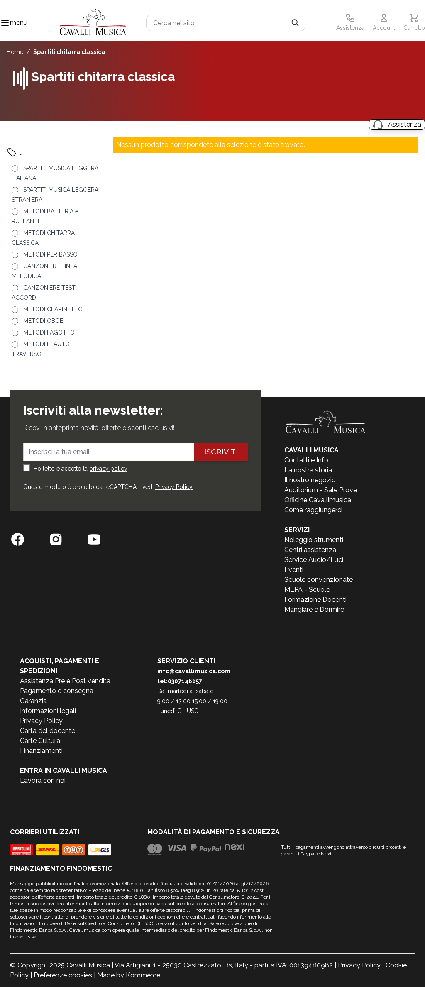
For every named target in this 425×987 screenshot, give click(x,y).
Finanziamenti (41, 751)
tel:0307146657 (179, 681)
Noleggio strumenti (313, 540)
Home (15, 52)
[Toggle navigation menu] (5, 23)
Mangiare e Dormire (314, 609)
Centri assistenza (310, 550)
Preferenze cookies (63, 975)
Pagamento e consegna (56, 691)
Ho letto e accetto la (80, 468)
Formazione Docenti (315, 599)
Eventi (293, 570)
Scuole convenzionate (318, 580)
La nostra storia (308, 470)
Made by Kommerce (128, 975)
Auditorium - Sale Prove (320, 490)
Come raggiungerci (313, 510)
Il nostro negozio (310, 480)
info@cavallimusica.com (193, 671)
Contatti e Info (306, 460)
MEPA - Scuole (307, 590)
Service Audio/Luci (313, 560)
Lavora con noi (43, 780)
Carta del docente (47, 731)
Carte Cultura (40, 741)
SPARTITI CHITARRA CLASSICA (69, 52)
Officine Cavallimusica (317, 500)
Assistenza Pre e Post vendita (65, 681)
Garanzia (33, 701)
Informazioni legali (48, 711)
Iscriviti (221, 451)
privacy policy (108, 468)
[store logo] (93, 23)
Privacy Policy (174, 487)
